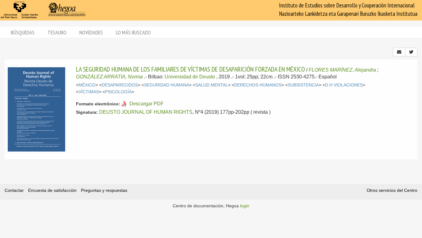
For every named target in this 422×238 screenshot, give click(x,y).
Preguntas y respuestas (104, 190)
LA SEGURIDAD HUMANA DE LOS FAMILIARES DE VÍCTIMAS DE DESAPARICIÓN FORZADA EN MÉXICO (190, 69)
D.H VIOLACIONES (344, 85)
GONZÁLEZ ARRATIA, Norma (109, 76)
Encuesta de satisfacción (52, 190)
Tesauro (57, 32)
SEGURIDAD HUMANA (166, 85)
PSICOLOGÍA (118, 92)
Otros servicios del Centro (392, 190)
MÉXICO (86, 85)
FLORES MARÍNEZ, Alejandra (342, 70)
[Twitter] (411, 52)
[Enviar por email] (399, 52)
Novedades (91, 32)
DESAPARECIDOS (120, 85)
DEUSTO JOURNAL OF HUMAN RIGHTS (145, 112)
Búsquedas (23, 32)
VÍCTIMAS (88, 92)
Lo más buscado (133, 32)
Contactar (14, 190)
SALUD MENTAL (211, 85)
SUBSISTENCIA (303, 85)
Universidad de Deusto (190, 76)
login (244, 205)
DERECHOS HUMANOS (257, 85)
